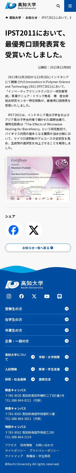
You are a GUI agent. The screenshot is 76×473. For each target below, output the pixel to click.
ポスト (33, 230)
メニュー (70, 6)
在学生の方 (13, 319)
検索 (58, 6)
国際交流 (45, 379)
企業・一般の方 (17, 340)
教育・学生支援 (49, 369)
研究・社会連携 (15, 379)
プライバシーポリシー (44, 450)
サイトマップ (14, 456)
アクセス (11, 445)
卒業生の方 (13, 330)
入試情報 (11, 369)
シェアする (13, 230)
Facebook (21, 296)
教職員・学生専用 (38, 456)
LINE (59, 296)
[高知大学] (20, 6)
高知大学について (15, 356)
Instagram (9, 296)
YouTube (47, 296)
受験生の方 (13, 308)
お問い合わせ (44, 445)
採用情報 (26, 445)
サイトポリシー (15, 450)
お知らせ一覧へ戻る (35, 248)
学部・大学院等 (49, 357)
